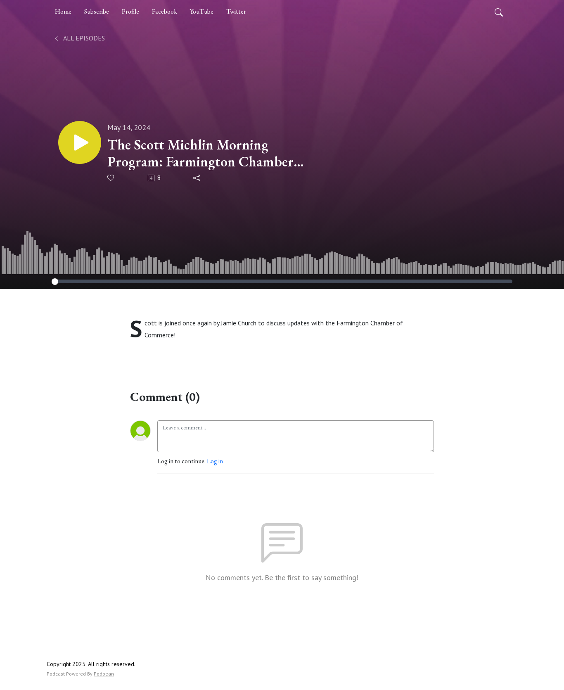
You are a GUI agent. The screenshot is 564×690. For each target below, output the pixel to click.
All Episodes (83, 38)
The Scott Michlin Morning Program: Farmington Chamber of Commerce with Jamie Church (203, 153)
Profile (130, 11)
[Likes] (111, 177)
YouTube (201, 11)
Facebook (164, 11)
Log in (215, 461)
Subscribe (96, 11)
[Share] (197, 178)
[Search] (498, 11)
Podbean (104, 674)
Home (63, 11)
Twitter (236, 11)
